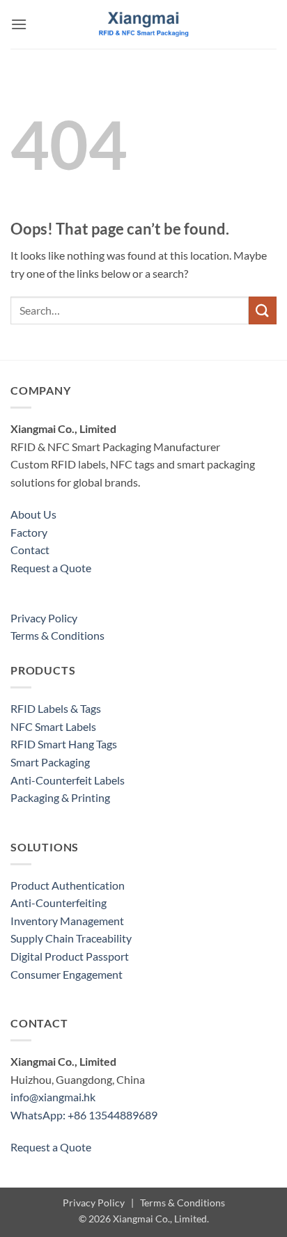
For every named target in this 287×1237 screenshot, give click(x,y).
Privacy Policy (43, 617)
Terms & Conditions (57, 635)
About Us (33, 514)
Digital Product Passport (69, 956)
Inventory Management (67, 920)
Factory (28, 532)
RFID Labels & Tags (55, 708)
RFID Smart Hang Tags (63, 743)
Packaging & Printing (60, 797)
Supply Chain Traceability (71, 938)
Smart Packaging (50, 762)
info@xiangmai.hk (52, 1096)
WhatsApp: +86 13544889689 (83, 1114)
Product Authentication (67, 885)
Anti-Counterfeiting (58, 902)
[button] (18, 24)
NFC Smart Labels (53, 726)
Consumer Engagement (66, 974)
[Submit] (263, 310)
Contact (29, 549)
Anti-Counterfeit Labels (67, 780)
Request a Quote (50, 567)
